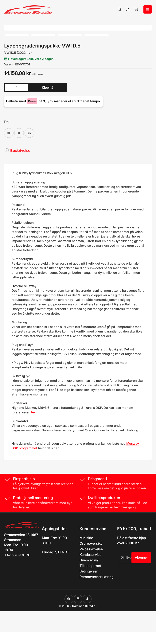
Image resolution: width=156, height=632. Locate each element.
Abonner (141, 557)
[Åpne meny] (147, 9)
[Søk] (119, 9)
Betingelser (89, 571)
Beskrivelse (20, 150)
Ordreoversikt (91, 543)
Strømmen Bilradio (82, 606)
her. (34, 412)
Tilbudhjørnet (90, 566)
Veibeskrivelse (91, 549)
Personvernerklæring (97, 577)
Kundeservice (90, 554)
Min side (86, 538)
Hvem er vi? (89, 560)
